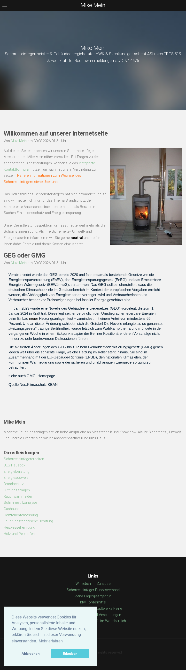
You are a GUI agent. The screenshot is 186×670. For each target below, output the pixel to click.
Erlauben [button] (70, 653)
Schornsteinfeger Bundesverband (93, 590)
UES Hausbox (14, 465)
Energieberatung (16, 471)
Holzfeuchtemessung (21, 515)
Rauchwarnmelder (18, 496)
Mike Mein (93, 48)
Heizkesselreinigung (19, 527)
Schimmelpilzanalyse (20, 502)
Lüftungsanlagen (17, 490)
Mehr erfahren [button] (51, 641)
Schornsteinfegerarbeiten (24, 459)
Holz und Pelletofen (19, 534)
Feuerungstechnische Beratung (28, 521)
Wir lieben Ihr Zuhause (93, 583)
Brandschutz (14, 484)
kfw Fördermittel (93, 602)
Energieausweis (16, 477)
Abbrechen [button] (31, 653)
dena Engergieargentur (93, 596)
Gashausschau (15, 509)
